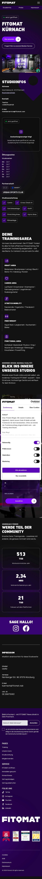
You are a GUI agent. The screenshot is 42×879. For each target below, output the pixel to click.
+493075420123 (8, 105)
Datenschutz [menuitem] (6, 862)
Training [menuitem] (5, 747)
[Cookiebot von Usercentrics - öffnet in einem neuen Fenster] (31, 402)
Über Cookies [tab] (34, 407)
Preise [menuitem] (21, 8)
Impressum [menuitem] (35, 8)
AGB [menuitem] (3, 859)
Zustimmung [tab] (7, 407)
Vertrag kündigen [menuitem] (8, 779)
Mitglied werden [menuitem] (7, 759)
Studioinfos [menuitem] (7, 8)
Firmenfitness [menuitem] (7, 775)
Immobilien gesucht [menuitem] (9, 772)
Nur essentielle (21, 476)
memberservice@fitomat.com (13, 111)
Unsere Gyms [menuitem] (7, 751)
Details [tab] (21, 407)
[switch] (37, 448)
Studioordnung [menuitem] (7, 755)
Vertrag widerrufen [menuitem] (9, 783)
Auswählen (19, 501)
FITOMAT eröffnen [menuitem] (8, 768)
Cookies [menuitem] (5, 855)
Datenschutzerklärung (16, 734)
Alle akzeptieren (21, 470)
